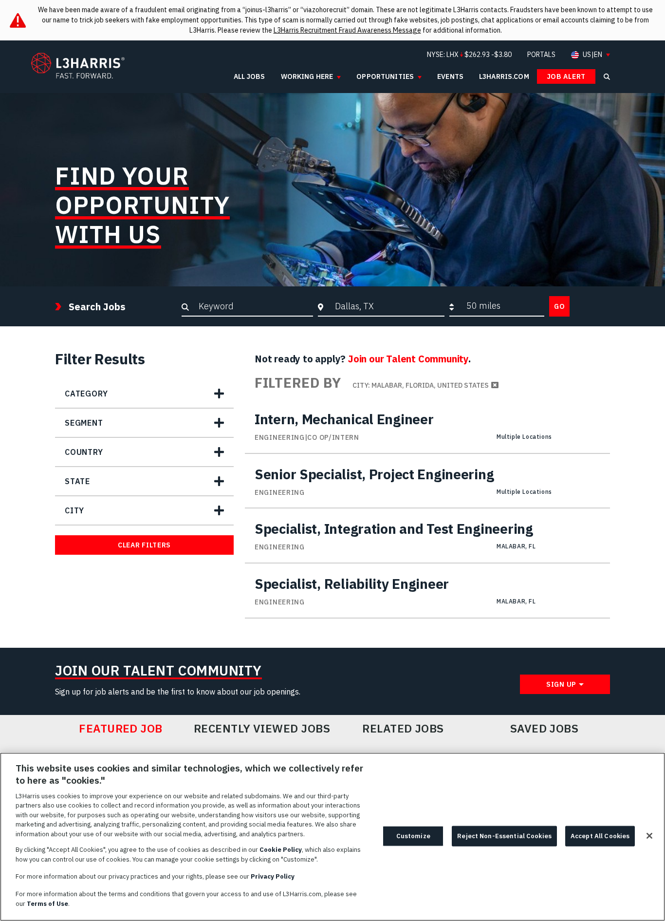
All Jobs (249, 76)
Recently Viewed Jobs (262, 728)
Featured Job (121, 728)
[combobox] (387, 306)
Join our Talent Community (408, 358)
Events (450, 76)
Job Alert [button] (566, 76)
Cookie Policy (280, 850)
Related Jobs (403, 728)
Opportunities (385, 76)
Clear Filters (144, 545)
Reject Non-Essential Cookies (504, 836)
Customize (413, 836)
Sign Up (561, 684)
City (74, 510)
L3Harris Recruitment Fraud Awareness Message (347, 30)
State (77, 481)
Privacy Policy (273, 876)
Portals (541, 54)
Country (84, 452)
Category (86, 393)
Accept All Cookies (600, 836)
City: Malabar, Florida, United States (420, 385)
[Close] (649, 835)
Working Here (307, 76)
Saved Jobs (544, 728)
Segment (84, 423)
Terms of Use (47, 903)
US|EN (592, 55)
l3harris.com (504, 76)
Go (559, 306)
